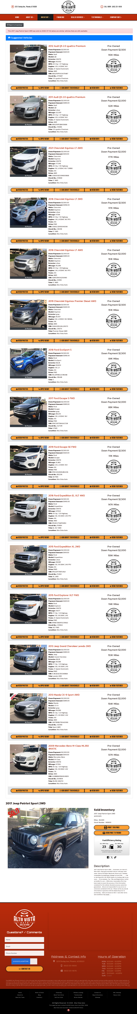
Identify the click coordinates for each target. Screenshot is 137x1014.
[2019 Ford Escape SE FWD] (28, 459)
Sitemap (97, 997)
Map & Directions (97, 995)
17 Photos (28, 73)
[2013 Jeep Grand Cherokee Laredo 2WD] (28, 658)
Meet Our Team (20, 997)
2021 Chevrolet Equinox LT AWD (65, 148)
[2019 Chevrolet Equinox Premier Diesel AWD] (28, 313)
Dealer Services (77, 17)
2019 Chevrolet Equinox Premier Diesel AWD (72, 301)
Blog (39, 995)
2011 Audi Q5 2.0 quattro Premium (66, 97)
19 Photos (28, 226)
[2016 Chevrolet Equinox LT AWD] (28, 262)
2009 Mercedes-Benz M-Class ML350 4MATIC (68, 747)
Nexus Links (117, 995)
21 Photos (28, 328)
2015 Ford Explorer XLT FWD (63, 595)
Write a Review (78, 997)
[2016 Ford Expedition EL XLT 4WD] (28, 508)
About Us (29, 17)
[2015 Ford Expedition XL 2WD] (28, 559)
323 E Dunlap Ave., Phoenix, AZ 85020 (26, 7)
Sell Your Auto (59, 997)
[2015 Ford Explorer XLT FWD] (28, 608)
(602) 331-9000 (70, 965)
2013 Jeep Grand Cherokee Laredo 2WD (69, 646)
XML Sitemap (117, 992)
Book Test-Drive (59, 995)
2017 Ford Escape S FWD (61, 398)
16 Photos (28, 124)
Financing (60, 17)
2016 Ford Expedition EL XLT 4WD (66, 495)
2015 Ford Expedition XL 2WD (64, 546)
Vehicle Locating (78, 992)
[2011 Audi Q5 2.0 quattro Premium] (28, 109)
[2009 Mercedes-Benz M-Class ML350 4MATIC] (28, 758)
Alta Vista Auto (79, 1003)
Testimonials (96, 17)
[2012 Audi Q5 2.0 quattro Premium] (28, 58)
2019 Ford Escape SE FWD (62, 447)
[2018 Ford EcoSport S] (28, 362)
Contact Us (26, 969)
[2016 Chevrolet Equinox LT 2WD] (28, 211)
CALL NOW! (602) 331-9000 (113, 7)
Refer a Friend (39, 992)
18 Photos (28, 175)
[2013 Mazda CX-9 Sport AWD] (28, 707)
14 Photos (28, 773)
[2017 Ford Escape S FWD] (28, 411)
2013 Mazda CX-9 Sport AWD (64, 694)
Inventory (45, 17)
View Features (117, 88)
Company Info (115, 17)
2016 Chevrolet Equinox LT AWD (65, 250)
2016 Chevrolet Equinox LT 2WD (65, 199)
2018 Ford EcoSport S (60, 349)
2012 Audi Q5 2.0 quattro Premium (67, 46)
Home (17, 17)
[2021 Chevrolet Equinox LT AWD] (28, 160)
